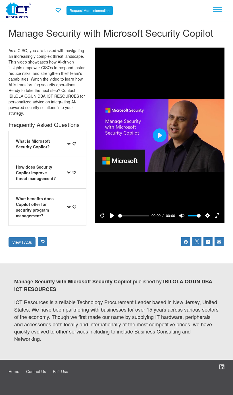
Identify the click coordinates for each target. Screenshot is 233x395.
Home (14, 371)
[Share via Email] (219, 242)
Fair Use (60, 371)
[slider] (133, 215)
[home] (18, 10)
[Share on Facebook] (186, 242)
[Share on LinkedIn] (208, 242)
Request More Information (90, 10)
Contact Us (36, 371)
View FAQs (22, 242)
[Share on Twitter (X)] (197, 242)
